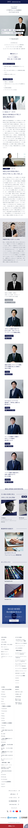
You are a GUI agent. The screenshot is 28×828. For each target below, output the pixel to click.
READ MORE (14, 620)
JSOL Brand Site (13, 804)
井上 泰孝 (3, 733)
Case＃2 (3, 786)
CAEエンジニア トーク (6, 764)
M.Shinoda (3, 776)
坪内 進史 (3, 736)
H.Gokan (3, 703)
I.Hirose (3, 720)
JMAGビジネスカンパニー (21, 670)
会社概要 (3, 639)
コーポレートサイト (13, 797)
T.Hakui (3, 691)
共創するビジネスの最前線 (21, 643)
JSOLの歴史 (4, 642)
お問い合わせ (13, 794)
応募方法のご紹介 (19, 691)
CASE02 (17, 680)
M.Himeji (3, 694)
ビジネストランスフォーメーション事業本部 (20, 653)
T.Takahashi (4, 708)
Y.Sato (2, 713)
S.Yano (2, 727)
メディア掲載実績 (5, 649)
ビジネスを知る (18, 637)
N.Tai (2, 701)
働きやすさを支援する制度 (18, 699)
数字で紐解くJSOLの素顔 (6, 644)
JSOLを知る (4, 637)
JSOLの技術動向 (19, 648)
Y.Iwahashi (3, 696)
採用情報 (17, 687)
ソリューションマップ (20, 645)
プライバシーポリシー (13, 790)
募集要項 (17, 689)
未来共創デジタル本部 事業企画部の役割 (6, 768)
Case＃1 (3, 784)
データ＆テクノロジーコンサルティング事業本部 (21, 660)
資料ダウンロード (5, 654)
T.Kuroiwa (3, 725)
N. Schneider (4, 779)
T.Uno (2, 699)
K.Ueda (3, 718)
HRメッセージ (4, 646)
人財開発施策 (18, 696)
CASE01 (17, 678)
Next (25, 497)
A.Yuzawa (3, 774)
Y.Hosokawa (4, 711)
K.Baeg (2, 715)
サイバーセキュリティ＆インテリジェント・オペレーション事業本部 (21, 665)
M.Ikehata (3, 742)
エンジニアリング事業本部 (21, 668)
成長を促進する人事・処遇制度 (18, 703)
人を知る (3, 687)
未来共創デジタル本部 (20, 673)
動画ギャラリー (4, 651)
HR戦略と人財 (18, 694)
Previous (23, 497)
